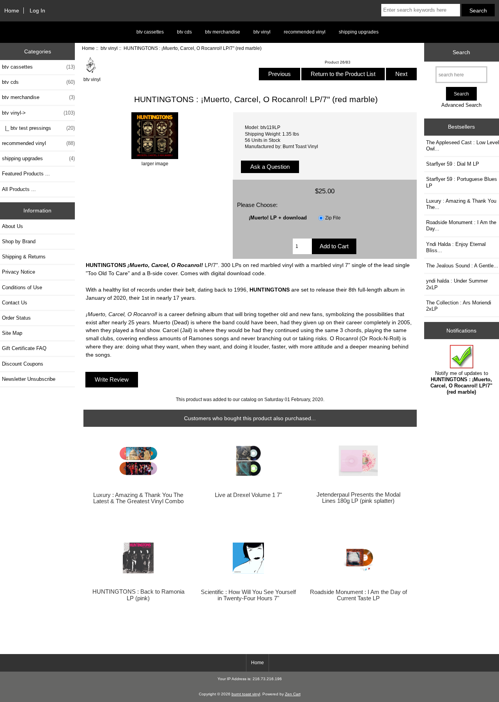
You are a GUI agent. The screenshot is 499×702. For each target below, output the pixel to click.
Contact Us (14, 303)
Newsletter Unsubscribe (28, 379)
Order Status (16, 318)
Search (461, 52)
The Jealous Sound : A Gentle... (462, 266)
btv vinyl (109, 48)
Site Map (12, 333)
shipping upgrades (359, 32)
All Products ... (19, 189)
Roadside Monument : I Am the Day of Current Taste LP (358, 595)
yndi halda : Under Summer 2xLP (457, 284)
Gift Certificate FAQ (24, 348)
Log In (37, 10)
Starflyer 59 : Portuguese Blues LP (461, 182)
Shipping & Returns (24, 257)
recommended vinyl (305, 32)
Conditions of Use (22, 287)
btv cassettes (150, 32)
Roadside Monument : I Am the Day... (461, 225)
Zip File (333, 217)
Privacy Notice (18, 272)
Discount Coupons (22, 364)
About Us (12, 226)
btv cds (184, 32)
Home (11, 10)
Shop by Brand (18, 241)
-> (38, 113)
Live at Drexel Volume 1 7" (248, 495)
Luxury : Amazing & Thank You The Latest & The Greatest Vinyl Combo (138, 498)
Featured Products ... (26, 174)
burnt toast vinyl (246, 694)
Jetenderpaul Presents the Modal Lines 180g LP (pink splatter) (358, 498)
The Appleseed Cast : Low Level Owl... (462, 146)
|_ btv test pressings (38, 128)
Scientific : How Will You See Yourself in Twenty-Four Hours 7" (248, 595)
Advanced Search (461, 105)
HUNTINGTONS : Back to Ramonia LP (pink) (138, 595)
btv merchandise (222, 32)
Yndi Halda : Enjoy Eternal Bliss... (456, 247)
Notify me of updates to (461, 382)
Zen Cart (293, 694)
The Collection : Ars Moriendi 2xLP (458, 306)
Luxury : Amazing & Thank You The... (461, 204)
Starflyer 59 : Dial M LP (452, 164)
